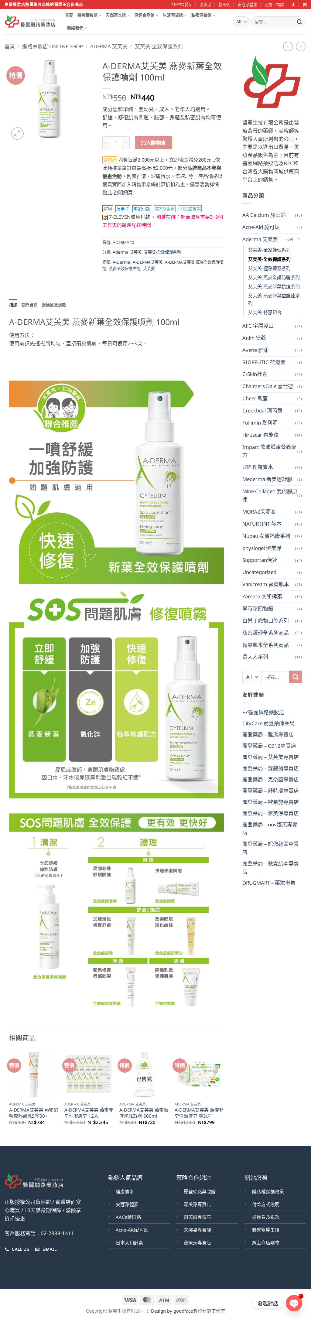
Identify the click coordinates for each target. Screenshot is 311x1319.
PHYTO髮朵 (181, 4)
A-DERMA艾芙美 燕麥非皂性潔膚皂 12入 (88, 1113)
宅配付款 (141, 209)
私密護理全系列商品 (265, 632)
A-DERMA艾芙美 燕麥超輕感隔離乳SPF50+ (33, 1113)
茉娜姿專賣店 (197, 1230)
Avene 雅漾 (255, 350)
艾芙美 (149, 268)
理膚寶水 (125, 1191)
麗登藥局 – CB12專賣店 (269, 745)
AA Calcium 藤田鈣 (264, 214)
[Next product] (288, 47)
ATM (107, 209)
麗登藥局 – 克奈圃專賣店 (270, 779)
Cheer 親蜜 (255, 398)
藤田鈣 (224, 4)
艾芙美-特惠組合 (265, 312)
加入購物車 (153, 142)
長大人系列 (255, 656)
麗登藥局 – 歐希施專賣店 (270, 801)
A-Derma (121, 262)
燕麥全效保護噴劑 (124, 268)
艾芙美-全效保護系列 (159, 46)
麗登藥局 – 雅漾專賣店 (268, 734)
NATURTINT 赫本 (262, 523)
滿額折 (109, 160)
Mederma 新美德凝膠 (267, 479)
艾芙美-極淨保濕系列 (269, 268)
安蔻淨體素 (247, 4)
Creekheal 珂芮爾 (262, 410)
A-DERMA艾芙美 (147, 262)
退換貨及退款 (265, 1217)
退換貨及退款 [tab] (54, 305)
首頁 (69, 15)
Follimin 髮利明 (260, 422)
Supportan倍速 (259, 559)
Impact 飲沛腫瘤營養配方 (269, 451)
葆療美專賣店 (197, 1242)
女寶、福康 (274, 4)
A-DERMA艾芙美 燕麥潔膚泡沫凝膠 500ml (143, 1113)
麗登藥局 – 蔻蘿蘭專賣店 (270, 768)
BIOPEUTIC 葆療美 (263, 362)
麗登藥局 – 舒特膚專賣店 (270, 790)
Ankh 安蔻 (254, 337)
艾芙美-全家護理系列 (269, 250)
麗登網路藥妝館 (200, 1191)
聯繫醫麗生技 (265, 1230)
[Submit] (299, 21)
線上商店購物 (265, 1242)
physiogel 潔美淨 (262, 548)
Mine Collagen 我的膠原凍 (269, 495)
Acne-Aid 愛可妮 (261, 227)
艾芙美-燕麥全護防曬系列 (274, 277)
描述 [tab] (13, 305)
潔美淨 (205, 4)
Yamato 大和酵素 (262, 596)
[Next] (223, 1092)
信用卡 (122, 209)
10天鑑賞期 (190, 209)
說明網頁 (123, 192)
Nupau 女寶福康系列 (266, 535)
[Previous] (9, 1092)
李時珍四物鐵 (257, 608)
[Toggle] (298, 239)
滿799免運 (165, 209)
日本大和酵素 (129, 1242)
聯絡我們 (75, 28)
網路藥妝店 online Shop (52, 46)
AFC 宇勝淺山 (258, 325)
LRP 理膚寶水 (257, 466)
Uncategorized (259, 572)
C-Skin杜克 (254, 374)
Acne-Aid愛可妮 (132, 1230)
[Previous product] (301, 47)
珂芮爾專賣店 (197, 1217)
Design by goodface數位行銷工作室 (188, 1311)
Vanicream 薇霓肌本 (265, 584)
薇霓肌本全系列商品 (265, 644)
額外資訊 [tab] (30, 305)
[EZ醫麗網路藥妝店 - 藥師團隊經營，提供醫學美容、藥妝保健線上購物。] (30, 22)
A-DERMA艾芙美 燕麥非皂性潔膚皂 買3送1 (199, 1113)
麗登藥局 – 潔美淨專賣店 (270, 813)
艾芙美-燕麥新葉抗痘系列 (274, 286)
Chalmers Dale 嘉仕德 (267, 386)
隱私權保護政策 (268, 1191)
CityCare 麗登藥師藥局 (268, 723)
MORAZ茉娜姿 (259, 511)
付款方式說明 (265, 1204)
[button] (293, 5)
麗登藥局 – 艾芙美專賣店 (270, 756)
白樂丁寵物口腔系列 (265, 620)
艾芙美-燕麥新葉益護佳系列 (274, 299)
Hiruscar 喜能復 (260, 434)
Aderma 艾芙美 (109, 46)
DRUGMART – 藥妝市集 (269, 882)
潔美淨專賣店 (197, 1204)
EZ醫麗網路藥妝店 (263, 712)
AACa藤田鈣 (128, 1217)
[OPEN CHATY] (294, 1303)
